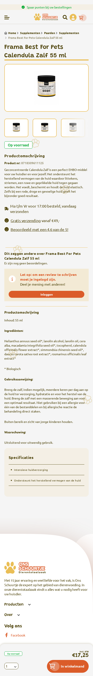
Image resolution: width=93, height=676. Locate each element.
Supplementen (30, 33)
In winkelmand (72, 666)
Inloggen (46, 294)
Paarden (49, 33)
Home (12, 33)
